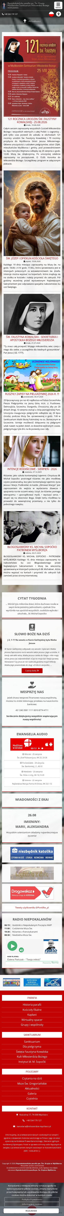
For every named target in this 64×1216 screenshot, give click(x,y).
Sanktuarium (32, 1041)
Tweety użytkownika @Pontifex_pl (32, 907)
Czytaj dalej (31, 670)
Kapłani (32, 1014)
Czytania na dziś (32, 1078)
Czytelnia (32, 1098)
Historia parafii (32, 1004)
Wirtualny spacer (32, 1020)
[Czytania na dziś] (32, 872)
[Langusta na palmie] (33, 982)
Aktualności (34, 21)
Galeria (32, 1093)
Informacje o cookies (32, 1204)
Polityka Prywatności (32, 1199)
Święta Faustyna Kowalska (32, 1051)
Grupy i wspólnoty (32, 1025)
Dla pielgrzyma (32, 1046)
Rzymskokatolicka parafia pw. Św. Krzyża (28, 5)
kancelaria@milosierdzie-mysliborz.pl (34, 1126)
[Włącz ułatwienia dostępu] (60, 14)
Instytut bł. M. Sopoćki (32, 1061)
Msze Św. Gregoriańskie (32, 1083)
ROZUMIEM (31, 1210)
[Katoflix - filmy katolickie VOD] (54, 982)
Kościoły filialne (32, 1010)
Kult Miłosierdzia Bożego (32, 1056)
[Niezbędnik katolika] (32, 853)
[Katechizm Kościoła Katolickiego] (13, 982)
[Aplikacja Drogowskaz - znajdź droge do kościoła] (32, 892)
